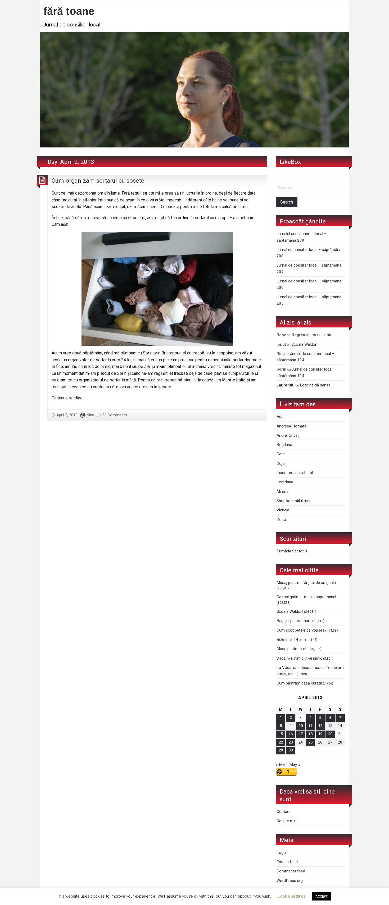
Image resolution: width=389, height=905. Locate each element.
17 (300, 734)
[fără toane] (194, 89)
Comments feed (291, 871)
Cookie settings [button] (292, 896)
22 (281, 742)
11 (310, 726)
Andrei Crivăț (288, 435)
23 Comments (114, 415)
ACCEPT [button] (321, 896)
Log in (282, 852)
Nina (90, 415)
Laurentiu (286, 385)
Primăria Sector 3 (292, 551)
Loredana (285, 482)
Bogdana (284, 444)
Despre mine (287, 820)
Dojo (281, 463)
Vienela (283, 510)
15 (281, 734)
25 (310, 742)
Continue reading (67, 397)
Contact (284, 811)
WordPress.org (290, 880)
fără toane (68, 11)
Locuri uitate (321, 334)
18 (310, 734)
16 (290, 734)
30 (290, 750)
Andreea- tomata (291, 426)
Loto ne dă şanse (315, 385)
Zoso (281, 519)
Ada (280, 416)
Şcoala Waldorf (304, 344)
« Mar (281, 764)
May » (294, 764)
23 (290, 742)
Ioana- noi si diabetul (295, 472)
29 (281, 750)
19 (320, 734)
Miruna (282, 491)
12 (320, 726)
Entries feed (287, 861)
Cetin (281, 454)
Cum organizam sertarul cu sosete (98, 180)
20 (330, 734)
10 (300, 726)
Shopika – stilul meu (294, 500)
